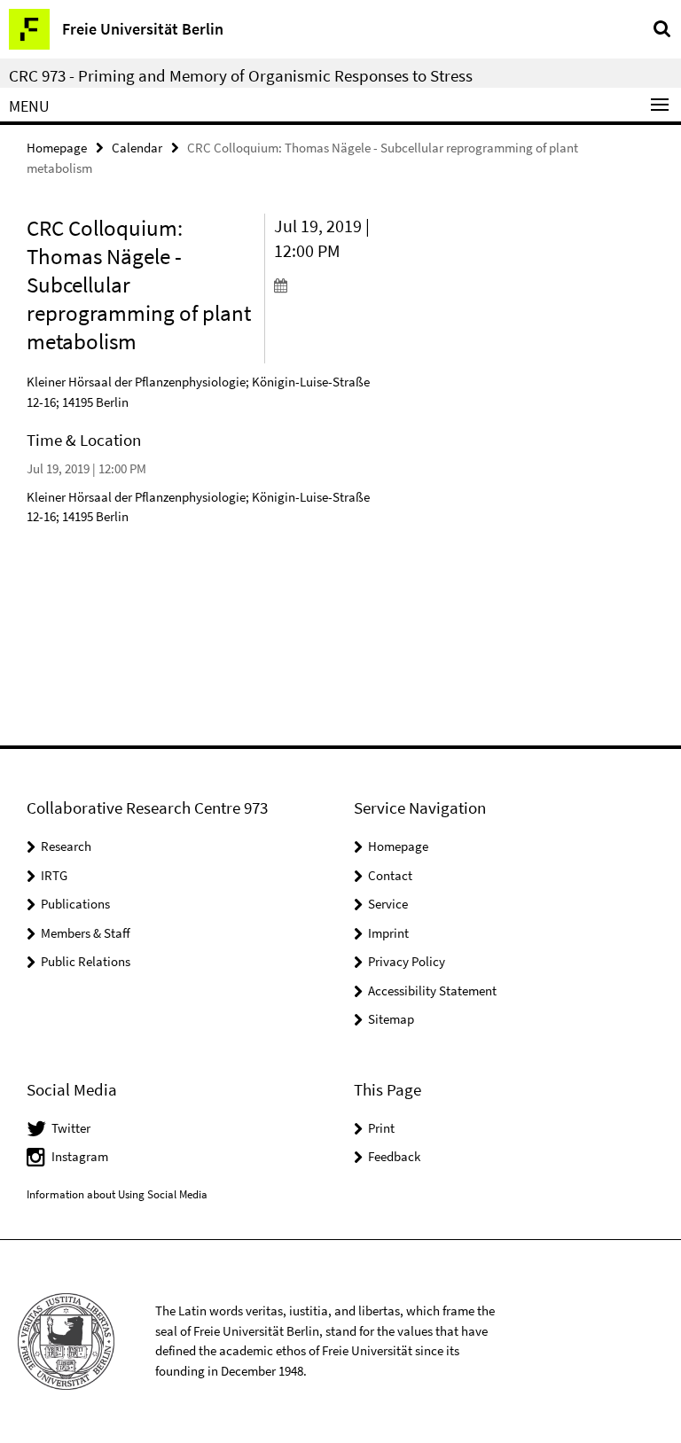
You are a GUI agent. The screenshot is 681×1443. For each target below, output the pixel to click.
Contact (390, 875)
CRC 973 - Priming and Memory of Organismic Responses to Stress (241, 75)
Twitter (70, 1127)
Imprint (388, 932)
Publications (75, 903)
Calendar (137, 147)
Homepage (57, 147)
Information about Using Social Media (117, 1194)
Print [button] (381, 1127)
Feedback (394, 1156)
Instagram (79, 1156)
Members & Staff (85, 932)
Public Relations (85, 961)
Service (388, 903)
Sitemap (391, 1018)
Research (66, 846)
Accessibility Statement (432, 990)
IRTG (54, 875)
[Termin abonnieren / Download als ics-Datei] (328, 284)
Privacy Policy (406, 961)
